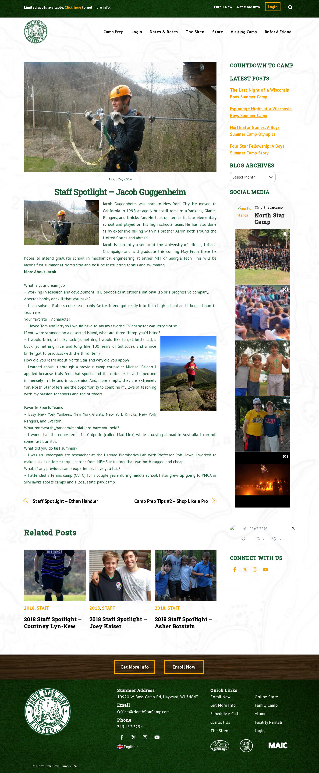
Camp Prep (113, 31)
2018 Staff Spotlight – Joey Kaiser (118, 623)
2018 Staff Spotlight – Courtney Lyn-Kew (53, 623)
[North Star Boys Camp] (35, 40)
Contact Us (220, 722)
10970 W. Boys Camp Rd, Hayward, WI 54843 (157, 696)
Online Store (266, 696)
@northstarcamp (269, 207)
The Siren (195, 31)
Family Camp (266, 705)
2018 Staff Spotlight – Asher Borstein (184, 623)
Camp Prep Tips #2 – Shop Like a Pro (171, 501)
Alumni (261, 713)
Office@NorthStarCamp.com (143, 711)
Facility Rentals (269, 722)
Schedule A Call (224, 713)
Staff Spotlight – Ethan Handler (65, 501)
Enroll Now (223, 7)
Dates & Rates (164, 31)
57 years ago (258, 528)
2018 (29, 608)
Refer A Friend (278, 31)
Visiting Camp (244, 31)
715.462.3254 (130, 726)
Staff (43, 608)
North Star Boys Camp (52, 766)
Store (217, 31)
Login (272, 6)
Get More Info (248, 7)
